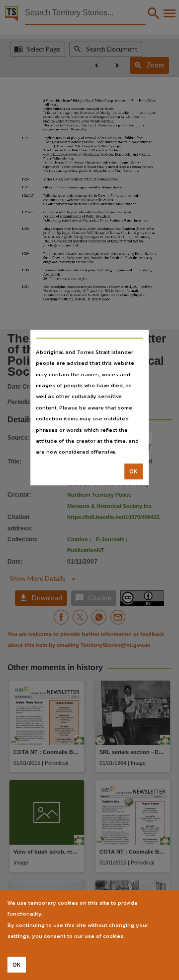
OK (133, 471)
